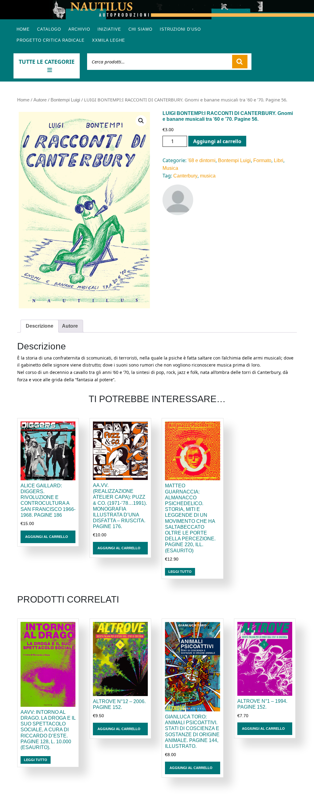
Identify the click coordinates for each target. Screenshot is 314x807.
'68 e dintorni (202, 160)
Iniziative (109, 29)
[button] (141, 120)
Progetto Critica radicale (51, 40)
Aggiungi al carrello (217, 141)
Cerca (239, 61)
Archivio (79, 29)
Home (23, 29)
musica (208, 175)
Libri (278, 160)
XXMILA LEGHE (108, 40)
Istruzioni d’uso (180, 29)
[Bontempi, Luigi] (178, 200)
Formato (262, 160)
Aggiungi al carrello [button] (46, 537)
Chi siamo (140, 29)
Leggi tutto (180, 571)
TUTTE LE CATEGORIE (47, 61)
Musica (170, 168)
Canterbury (185, 175)
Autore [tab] (70, 326)
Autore (40, 99)
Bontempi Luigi (65, 99)
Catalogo (49, 29)
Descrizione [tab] (39, 326)
